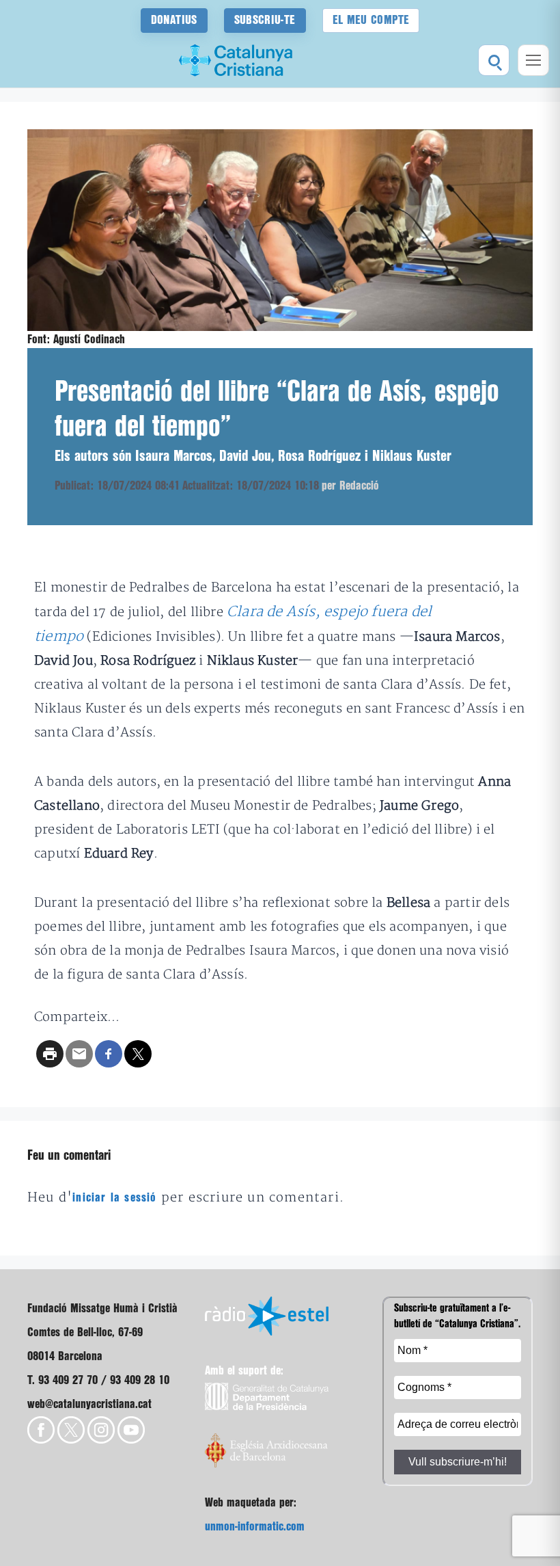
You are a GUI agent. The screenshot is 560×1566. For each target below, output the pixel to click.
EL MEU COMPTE (371, 20)
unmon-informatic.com (255, 1527)
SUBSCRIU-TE (265, 20)
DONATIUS (174, 20)
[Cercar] (493, 60)
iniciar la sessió (114, 1198)
